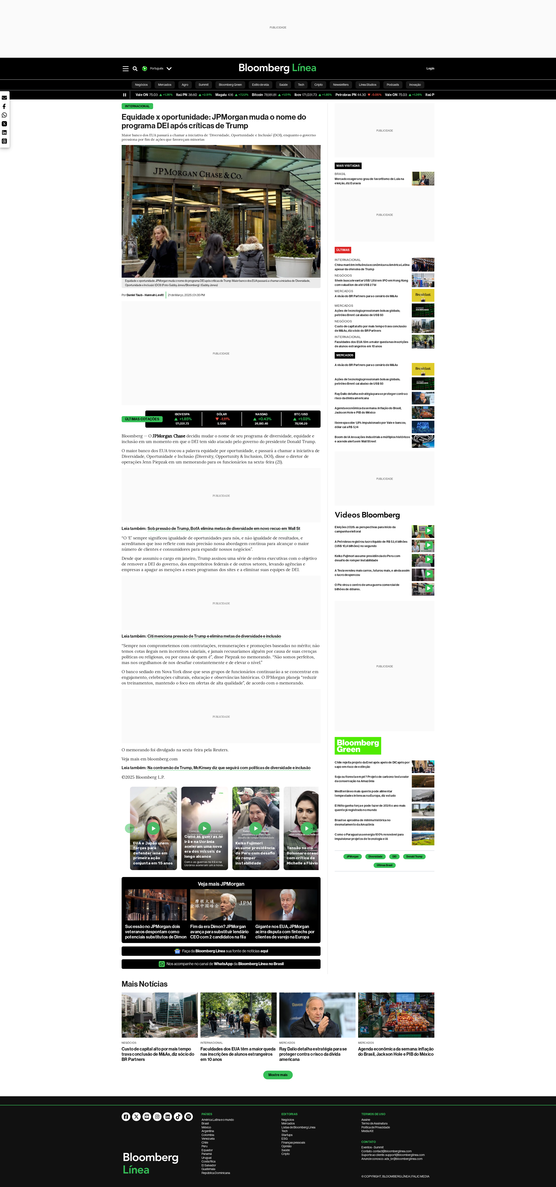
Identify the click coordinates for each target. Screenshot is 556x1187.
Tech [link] (301, 84)
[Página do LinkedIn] (167, 1116)
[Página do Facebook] (126, 1116)
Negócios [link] (141, 84)
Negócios (287, 1119)
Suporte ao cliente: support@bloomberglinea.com (393, 1155)
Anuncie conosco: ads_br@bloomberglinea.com (391, 1159)
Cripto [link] (318, 84)
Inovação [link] (415, 84)
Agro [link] (185, 84)
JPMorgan (353, 856)
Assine (365, 1119)
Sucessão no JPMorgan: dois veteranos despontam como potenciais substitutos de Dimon (156, 932)
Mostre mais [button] (278, 1075)
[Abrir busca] (135, 69)
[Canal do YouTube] (146, 1116)
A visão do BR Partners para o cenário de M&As (366, 296)
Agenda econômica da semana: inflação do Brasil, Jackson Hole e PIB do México (396, 1051)
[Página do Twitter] (136, 1116)
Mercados (288, 1123)
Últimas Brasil (384, 865)
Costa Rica (208, 1161)
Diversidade (375, 856)
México (206, 1127)
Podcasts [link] (393, 84)
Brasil (205, 1123)
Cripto (285, 1154)
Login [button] (430, 68)
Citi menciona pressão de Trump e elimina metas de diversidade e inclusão (214, 636)
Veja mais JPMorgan (221, 884)
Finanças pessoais (293, 1142)
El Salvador (209, 1165)
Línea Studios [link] (367, 84)
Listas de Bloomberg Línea (298, 1127)
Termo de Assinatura (374, 1123)
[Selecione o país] (169, 69)
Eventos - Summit (372, 1147)
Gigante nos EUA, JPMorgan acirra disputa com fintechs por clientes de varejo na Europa (284, 932)
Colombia (208, 1135)
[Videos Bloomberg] (384, 515)
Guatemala (208, 1169)
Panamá (207, 1154)
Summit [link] (203, 84)
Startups (287, 1135)
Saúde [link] (283, 84)
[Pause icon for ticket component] (124, 94)
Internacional (137, 106)
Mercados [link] (164, 84)
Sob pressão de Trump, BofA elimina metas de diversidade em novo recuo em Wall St (223, 528)
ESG (284, 1138)
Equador (207, 1150)
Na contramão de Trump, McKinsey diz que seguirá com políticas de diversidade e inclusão (229, 767)
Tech (284, 1131)
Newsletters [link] (341, 84)
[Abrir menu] (125, 69)
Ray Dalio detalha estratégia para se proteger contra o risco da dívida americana (313, 1054)
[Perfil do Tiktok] (178, 1116)
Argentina (208, 1131)
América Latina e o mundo (218, 1119)
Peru (204, 1146)
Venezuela (208, 1138)
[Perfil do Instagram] (157, 1116)
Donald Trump (414, 856)
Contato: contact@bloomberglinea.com (386, 1151)
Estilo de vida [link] (260, 84)
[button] (4, 97)
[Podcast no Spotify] (188, 1116)
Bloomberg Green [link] (230, 84)
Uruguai (207, 1157)
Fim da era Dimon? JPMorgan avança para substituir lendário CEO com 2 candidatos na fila (219, 932)
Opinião (286, 1146)
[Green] (384, 745)
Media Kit (367, 1131)
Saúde (285, 1150)
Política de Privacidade (375, 1127)
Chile (205, 1142)
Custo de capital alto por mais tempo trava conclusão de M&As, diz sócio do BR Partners (158, 1054)
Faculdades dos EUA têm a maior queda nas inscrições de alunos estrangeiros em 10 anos (238, 1054)
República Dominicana (216, 1173)
